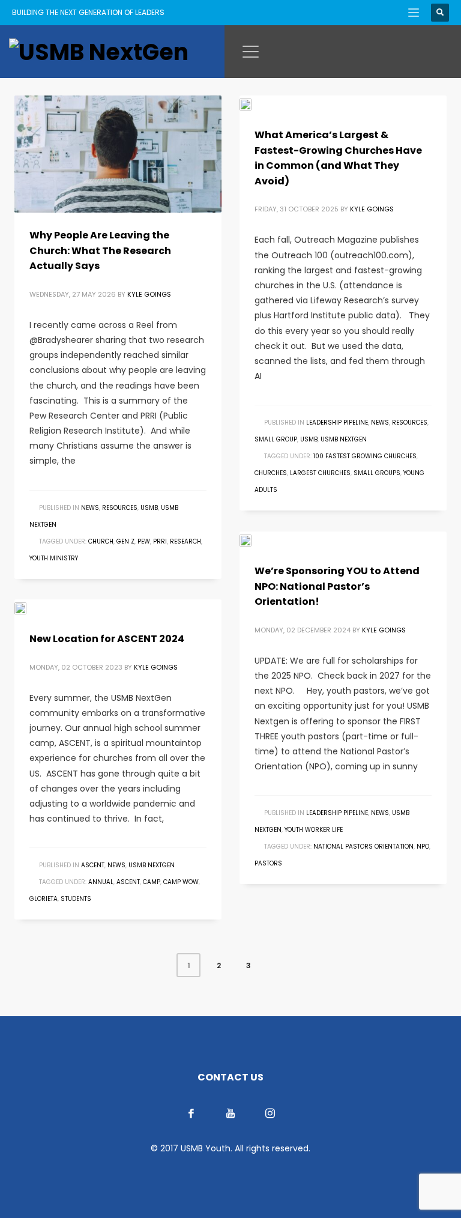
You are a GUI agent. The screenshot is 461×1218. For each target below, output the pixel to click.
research (185, 541)
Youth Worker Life (314, 829)
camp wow (181, 881)
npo (423, 846)
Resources (119, 507)
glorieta (43, 898)
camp (151, 881)
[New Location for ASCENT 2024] (28, 607)
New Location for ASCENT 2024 (106, 639)
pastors (268, 863)
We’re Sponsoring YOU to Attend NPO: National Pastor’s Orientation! (337, 586)
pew (143, 541)
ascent (128, 881)
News (90, 507)
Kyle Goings (149, 294)
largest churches (320, 472)
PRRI (160, 541)
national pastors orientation (363, 846)
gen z (125, 541)
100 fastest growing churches (365, 456)
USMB (149, 507)
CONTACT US (230, 1077)
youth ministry (53, 558)
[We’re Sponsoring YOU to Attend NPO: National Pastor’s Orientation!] (254, 540)
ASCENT (92, 865)
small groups (377, 472)
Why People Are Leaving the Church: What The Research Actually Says (100, 250)
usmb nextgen (344, 439)
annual (100, 881)
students (76, 898)
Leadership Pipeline (337, 422)
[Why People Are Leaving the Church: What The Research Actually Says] (118, 154)
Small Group (276, 439)
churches (271, 472)
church (100, 541)
